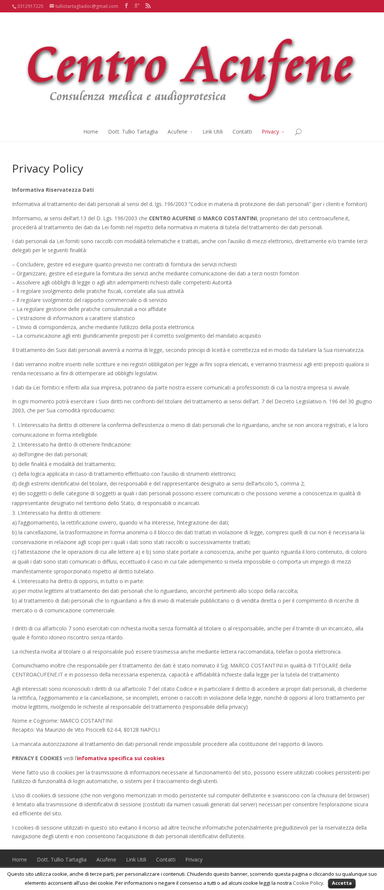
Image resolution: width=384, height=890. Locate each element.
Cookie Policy (308, 882)
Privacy (270, 131)
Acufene (178, 131)
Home (90, 131)
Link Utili (212, 131)
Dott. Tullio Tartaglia (133, 131)
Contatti (242, 131)
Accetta (342, 882)
